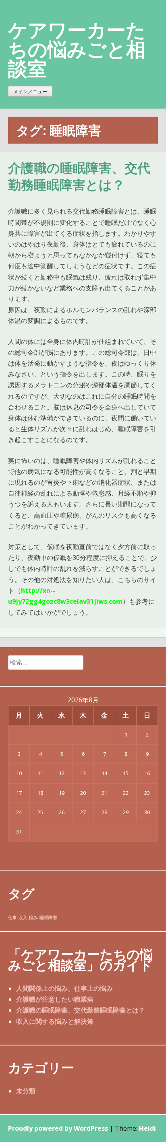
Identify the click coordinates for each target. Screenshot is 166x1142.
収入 (23, 917)
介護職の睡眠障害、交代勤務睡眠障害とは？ (79, 176)
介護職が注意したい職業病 (54, 999)
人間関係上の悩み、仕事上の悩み (64, 988)
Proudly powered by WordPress (58, 1128)
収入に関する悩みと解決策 (54, 1021)
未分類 (25, 1090)
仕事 (12, 917)
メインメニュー (30, 91)
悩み (33, 917)
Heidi (147, 1128)
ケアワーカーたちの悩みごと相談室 (76, 48)
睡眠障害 (48, 917)
